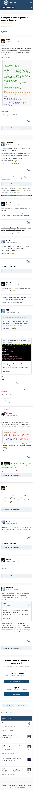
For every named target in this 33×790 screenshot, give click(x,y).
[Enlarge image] (15, 160)
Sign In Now (16, 694)
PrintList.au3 (4, 111)
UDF (4, 248)
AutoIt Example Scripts (18, 33)
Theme (4, 785)
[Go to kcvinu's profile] (3, 41)
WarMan (6, 737)
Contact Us (21, 785)
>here (27, 155)
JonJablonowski (8, 771)
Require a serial (21, 228)
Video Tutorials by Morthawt (13, 230)
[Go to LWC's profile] (29, 746)
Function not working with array (13, 769)
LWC (5, 749)
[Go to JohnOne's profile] (3, 204)
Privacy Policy (13, 785)
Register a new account (16, 681)
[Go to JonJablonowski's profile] (29, 769)
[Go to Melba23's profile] (3, 414)
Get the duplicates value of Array (12, 758)
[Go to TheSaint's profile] (3, 144)
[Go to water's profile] (3, 241)
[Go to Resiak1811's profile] (29, 759)
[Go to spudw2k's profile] (3, 589)
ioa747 (5, 760)
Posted (13, 42)
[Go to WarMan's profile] (29, 736)
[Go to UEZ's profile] (3, 311)
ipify (23, 230)
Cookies (29, 785)
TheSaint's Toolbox (9, 190)
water (3, 568)
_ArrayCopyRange (7, 735)
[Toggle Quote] (4, 317)
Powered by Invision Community (16, 787)
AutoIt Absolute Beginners (8, 228)
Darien (5, 727)
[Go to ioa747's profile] (29, 723)
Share (8, 705)
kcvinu (5, 31)
